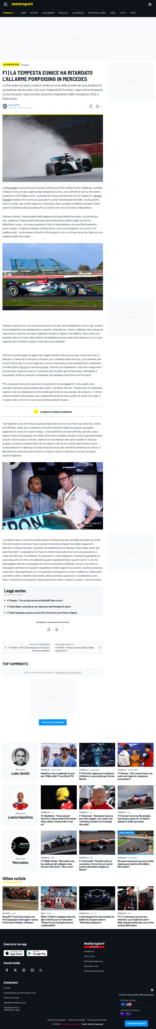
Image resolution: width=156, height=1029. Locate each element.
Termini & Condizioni (56, 1019)
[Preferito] (91, 106)
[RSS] (41, 970)
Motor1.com (89, 956)
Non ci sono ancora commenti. (53, 672)
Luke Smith (13, 105)
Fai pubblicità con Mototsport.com (20, 992)
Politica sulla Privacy (96, 1019)
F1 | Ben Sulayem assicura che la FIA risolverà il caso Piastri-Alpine (42, 612)
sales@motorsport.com (15, 1002)
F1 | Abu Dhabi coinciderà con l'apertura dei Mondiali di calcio (39, 606)
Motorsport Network (70, 1024)
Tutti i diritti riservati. (93, 1024)
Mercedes (11, 187)
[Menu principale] (5, 4)
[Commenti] (98, 106)
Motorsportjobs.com (93, 961)
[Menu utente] (150, 4)
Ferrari (23, 367)
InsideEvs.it (89, 951)
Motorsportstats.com (94, 971)
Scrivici (7, 988)
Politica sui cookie (76, 1019)
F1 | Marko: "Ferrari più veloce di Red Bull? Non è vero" (35, 600)
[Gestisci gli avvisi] (57, 629)
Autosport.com (91, 966)
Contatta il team (11, 997)
